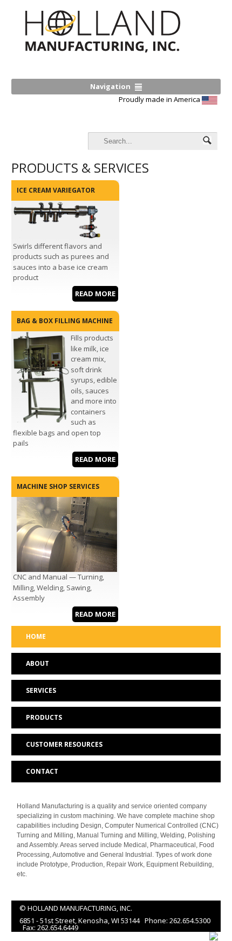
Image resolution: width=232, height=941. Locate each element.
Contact (42, 771)
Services (41, 690)
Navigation (110, 86)
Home (36, 636)
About (37, 663)
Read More (95, 293)
